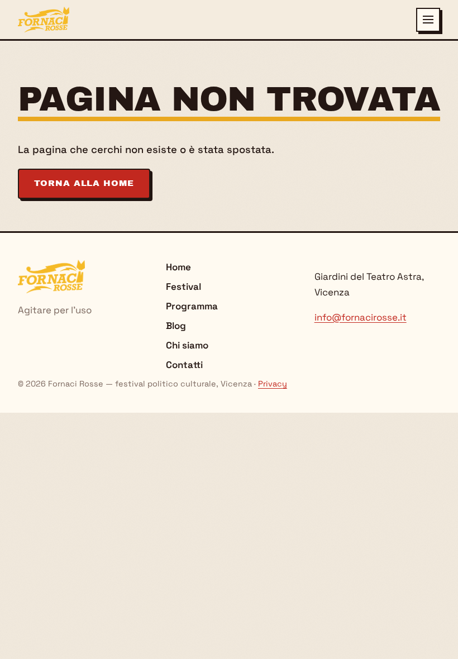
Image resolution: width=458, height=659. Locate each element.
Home (178, 267)
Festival (183, 286)
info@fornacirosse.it (360, 317)
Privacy (272, 384)
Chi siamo (187, 345)
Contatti (184, 365)
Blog (176, 325)
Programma (192, 306)
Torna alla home (84, 183)
